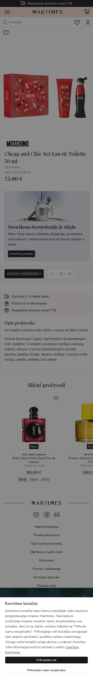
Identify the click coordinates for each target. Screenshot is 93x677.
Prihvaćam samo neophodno (46, 670)
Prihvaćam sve (46, 660)
